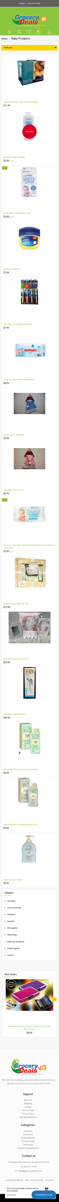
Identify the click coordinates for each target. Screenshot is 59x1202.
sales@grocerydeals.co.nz (30, 1171)
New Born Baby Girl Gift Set (16, 659)
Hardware (11, 914)
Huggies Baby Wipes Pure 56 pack (18, 380)
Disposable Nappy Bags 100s (16, 213)
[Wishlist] (29, 32)
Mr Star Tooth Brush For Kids (17, 324)
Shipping (28, 1103)
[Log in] (49, 32)
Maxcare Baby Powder (14, 157)
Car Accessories (14, 908)
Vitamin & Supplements (28, 1148)
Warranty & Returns (28, 1117)
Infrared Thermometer (14, 714)
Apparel (10, 921)
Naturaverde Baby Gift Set (16, 604)
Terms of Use (28, 1110)
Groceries (11, 901)
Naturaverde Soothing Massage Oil (20, 825)
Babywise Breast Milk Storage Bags (20, 102)
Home (4, 38)
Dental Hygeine (13, 948)
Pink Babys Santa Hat (13, 490)
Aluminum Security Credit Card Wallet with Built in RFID (29, 1027)
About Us (28, 1100)
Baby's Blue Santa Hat (14, 435)
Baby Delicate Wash (12, 880)
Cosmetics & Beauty (14, 1180)
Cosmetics (28, 1134)
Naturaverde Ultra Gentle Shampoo (20, 769)
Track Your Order (33, 3)
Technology (12, 935)
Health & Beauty (28, 1138)
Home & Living (28, 1141)
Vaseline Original (11, 269)
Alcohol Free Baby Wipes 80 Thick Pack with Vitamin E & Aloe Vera (29, 546)
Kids (27, 1180)
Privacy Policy (28, 1114)
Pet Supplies (12, 928)
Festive (10, 955)
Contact (22, 3)
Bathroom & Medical (15, 942)
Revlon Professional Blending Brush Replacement (23, 1190)
